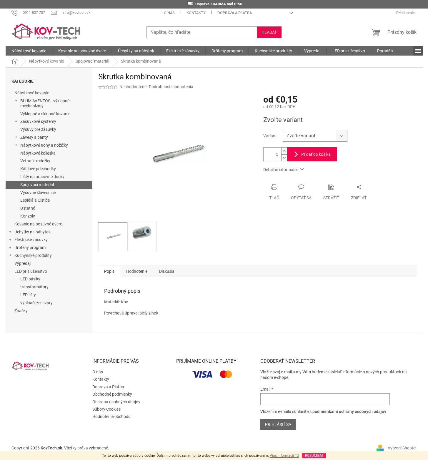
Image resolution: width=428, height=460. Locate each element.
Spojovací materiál (37, 184)
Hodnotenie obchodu (111, 416)
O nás (169, 13)
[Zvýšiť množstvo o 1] (284, 151)
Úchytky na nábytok (32, 232)
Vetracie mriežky (35, 160)
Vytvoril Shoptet (402, 448)
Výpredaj (22, 263)
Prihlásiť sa (278, 424)
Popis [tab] (109, 271)
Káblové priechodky (38, 168)
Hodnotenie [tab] (136, 271)
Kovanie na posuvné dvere (38, 224)
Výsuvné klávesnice (38, 192)
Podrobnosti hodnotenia (171, 86)
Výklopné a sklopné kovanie (45, 113)
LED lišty (28, 294)
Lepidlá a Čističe (35, 200)
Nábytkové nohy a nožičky (44, 145)
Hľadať (269, 32)
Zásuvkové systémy (38, 121)
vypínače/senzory (36, 302)
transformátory (34, 287)
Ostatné (27, 208)
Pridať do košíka (316, 154)
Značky (21, 310)
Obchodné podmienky (112, 394)
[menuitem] (29, 51)
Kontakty (196, 13)
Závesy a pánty (34, 137)
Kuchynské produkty (33, 255)
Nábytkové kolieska (38, 153)
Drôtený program (30, 247)
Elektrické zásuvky (31, 239)
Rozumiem (314, 456)
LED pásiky (30, 279)
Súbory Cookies (106, 409)
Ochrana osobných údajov (116, 401)
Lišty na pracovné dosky (42, 176)
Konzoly (27, 216)
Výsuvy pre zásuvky (38, 129)
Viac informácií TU (284, 456)
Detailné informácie (280, 169)
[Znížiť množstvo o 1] (284, 157)
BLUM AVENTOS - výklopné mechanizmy (44, 103)
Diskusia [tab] (166, 271)
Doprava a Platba (234, 13)
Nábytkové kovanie (31, 93)
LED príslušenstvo (30, 271)
